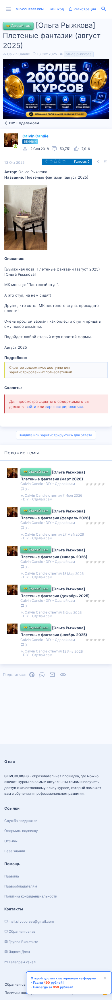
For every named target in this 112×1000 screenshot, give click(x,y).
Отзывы (11, 841)
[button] (8, 9)
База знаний (14, 851)
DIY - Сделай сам (60, 484)
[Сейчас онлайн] (15, 146)
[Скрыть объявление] (104, 979)
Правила (11, 876)
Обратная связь (18, 984)
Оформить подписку (21, 831)
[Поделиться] (98, 161)
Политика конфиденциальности (30, 896)
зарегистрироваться (64, 406)
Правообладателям (20, 886)
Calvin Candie (18, 54)
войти (31, 406)
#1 (106, 161)
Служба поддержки (20, 820)
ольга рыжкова (79, 54)
